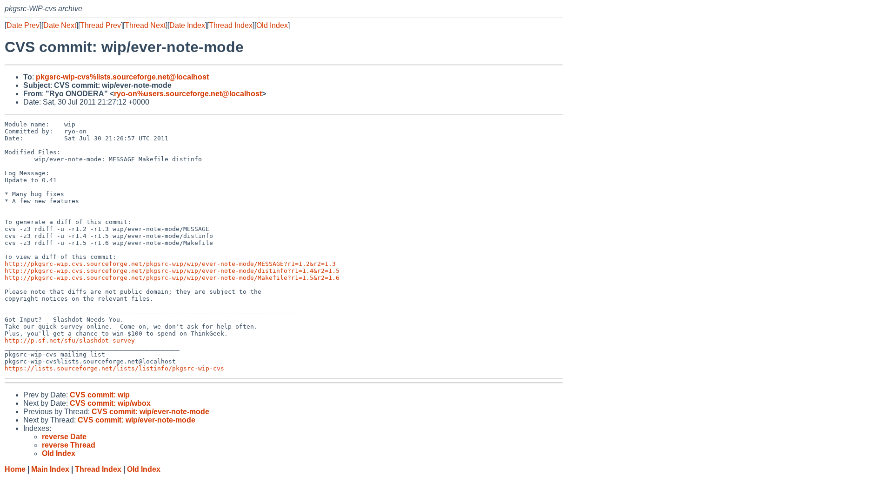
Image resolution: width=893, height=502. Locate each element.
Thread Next (145, 25)
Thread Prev (100, 25)
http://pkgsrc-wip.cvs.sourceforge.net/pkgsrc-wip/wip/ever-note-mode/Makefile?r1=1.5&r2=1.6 (172, 277)
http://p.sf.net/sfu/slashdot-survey (70, 340)
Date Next (59, 25)
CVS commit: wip (100, 395)
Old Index (272, 25)
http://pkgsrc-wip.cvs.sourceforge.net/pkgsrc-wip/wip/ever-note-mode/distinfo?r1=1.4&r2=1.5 (172, 270)
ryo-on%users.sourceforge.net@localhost (188, 94)
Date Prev (23, 25)
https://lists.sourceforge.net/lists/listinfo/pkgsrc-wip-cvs (114, 368)
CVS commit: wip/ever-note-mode (150, 412)
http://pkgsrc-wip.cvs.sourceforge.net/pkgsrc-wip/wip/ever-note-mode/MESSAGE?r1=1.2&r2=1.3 (170, 263)
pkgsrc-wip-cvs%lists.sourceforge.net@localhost (122, 77)
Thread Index (231, 25)
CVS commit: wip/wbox (110, 403)
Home (15, 469)
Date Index (187, 25)
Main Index (50, 469)
